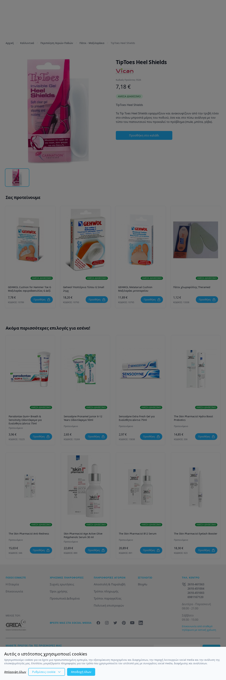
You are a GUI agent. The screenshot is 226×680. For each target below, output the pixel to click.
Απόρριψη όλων (15, 672)
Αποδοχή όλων (81, 672)
